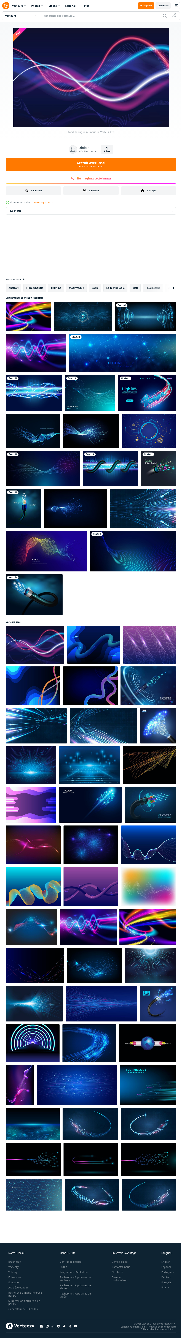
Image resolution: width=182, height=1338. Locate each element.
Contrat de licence (69, 1261)
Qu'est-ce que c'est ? (43, 202)
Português (165, 1272)
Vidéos (53, 5)
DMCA (62, 1267)
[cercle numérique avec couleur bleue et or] (149, 431)
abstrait (13, 288)
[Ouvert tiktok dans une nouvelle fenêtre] (64, 1326)
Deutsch (164, 1277)
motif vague (76, 288)
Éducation (14, 1282)
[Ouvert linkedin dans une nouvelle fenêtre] (53, 1326)
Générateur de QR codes (22, 1309)
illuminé (56, 288)
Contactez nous (118, 1267)
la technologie (115, 288)
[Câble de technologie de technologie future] (34, 594)
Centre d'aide (117, 1261)
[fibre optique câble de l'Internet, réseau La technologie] (158, 1003)
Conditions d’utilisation (130, 1326)
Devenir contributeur (117, 1279)
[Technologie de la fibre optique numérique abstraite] (34, 393)
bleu (135, 288)
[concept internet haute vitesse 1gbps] (147, 393)
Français (164, 1282)
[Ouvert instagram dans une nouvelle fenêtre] (47, 1326)
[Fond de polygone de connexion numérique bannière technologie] (122, 353)
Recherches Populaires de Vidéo (74, 1295)
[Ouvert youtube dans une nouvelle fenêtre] (75, 1326)
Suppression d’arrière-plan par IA (24, 1302)
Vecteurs (17, 5)
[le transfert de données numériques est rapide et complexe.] (83, 316)
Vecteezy (13, 1267)
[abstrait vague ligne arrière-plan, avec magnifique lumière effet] (33, 1159)
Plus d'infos (15, 210)
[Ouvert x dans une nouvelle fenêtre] (70, 1326)
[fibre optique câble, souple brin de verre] (150, 805)
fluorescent (153, 288)
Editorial (70, 5)
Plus (86, 5)
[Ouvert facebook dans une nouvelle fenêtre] (41, 1326)
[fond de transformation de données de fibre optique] (46, 551)
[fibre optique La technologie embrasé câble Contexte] (158, 725)
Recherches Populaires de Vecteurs (74, 1279)
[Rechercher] (162, 15)
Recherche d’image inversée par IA (19, 1294)
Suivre (105, 151)
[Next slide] (168, 288)
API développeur (18, 1287)
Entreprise (14, 1277)
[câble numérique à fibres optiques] (158, 468)
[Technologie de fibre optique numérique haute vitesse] (110, 468)
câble (95, 288)
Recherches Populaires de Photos (74, 1287)
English (163, 1261)
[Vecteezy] (5, 5)
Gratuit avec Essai (90, 164)
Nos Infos (115, 1272)
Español (163, 1267)
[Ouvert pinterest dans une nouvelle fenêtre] (58, 1326)
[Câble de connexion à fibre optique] (23, 508)
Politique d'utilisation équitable (154, 1328)
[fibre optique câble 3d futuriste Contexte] (148, 685)
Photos (35, 5)
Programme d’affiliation (72, 1272)
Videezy (12, 1272)
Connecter (160, 5)
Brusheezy (14, 1261)
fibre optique (34, 288)
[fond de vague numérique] (28, 316)
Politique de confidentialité (159, 1326)
